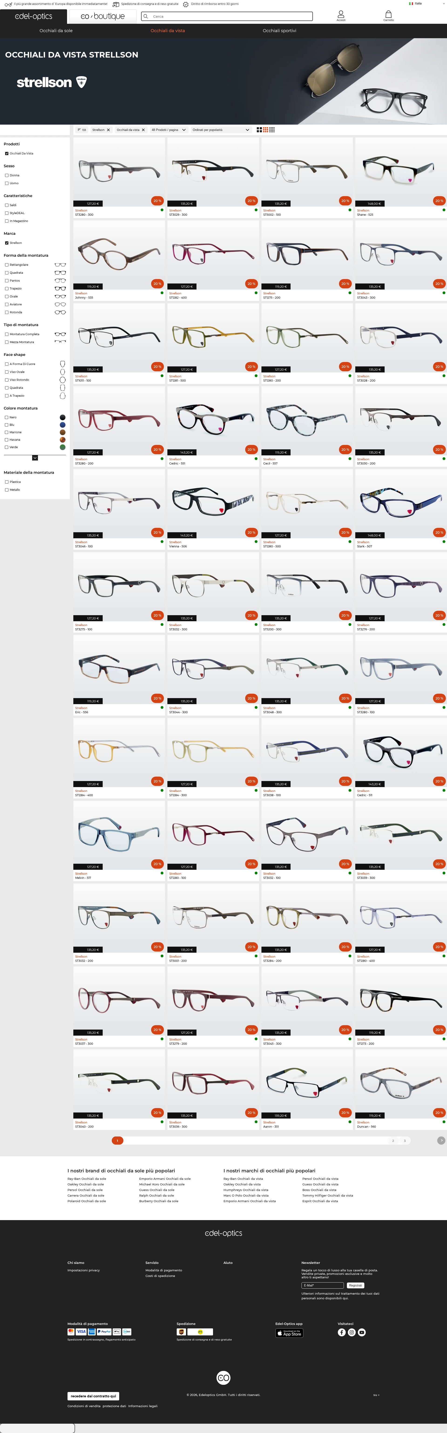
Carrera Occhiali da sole (86, 1195)
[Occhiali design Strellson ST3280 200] (119, 418)
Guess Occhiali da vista (320, 1184)
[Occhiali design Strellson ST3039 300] (401, 833)
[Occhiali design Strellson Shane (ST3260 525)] (401, 169)
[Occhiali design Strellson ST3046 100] (119, 501)
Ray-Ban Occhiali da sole (87, 1179)
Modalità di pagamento (164, 1270)
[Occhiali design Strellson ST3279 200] (213, 998)
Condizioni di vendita (84, 1406)
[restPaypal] (104, 1331)
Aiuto (228, 1263)
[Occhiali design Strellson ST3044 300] (213, 667)
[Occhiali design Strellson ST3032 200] (119, 916)
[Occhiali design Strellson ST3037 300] (119, 998)
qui (345, 1298)
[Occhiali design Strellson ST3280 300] (119, 169)
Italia (418, 3)
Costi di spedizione (160, 1276)
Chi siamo (76, 1263)
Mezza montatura (22, 342)
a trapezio (17, 395)
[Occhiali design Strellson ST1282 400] (213, 252)
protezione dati (114, 1406)
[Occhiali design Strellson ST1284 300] (213, 750)
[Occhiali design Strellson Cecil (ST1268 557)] (307, 418)
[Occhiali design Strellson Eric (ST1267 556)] (119, 667)
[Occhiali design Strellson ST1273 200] (401, 998)
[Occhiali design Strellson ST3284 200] (307, 916)
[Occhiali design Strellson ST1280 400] (401, 916)
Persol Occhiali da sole (85, 1190)
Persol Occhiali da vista (320, 1179)
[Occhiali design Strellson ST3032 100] (307, 833)
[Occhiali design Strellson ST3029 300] (213, 169)
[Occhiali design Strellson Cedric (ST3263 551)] (213, 418)
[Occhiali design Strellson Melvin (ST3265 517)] (119, 833)
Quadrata (16, 272)
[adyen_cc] (71, 1331)
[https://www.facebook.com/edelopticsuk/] (342, 1333)
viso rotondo (19, 380)
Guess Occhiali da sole (156, 1190)
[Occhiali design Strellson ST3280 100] (401, 667)
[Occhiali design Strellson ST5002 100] (307, 169)
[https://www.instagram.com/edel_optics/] (352, 1333)
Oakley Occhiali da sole (86, 1184)
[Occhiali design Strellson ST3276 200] (401, 584)
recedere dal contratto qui (93, 1396)
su (375, 1395)
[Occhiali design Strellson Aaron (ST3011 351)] (307, 1081)
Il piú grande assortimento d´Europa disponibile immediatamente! (60, 4)
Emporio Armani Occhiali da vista (250, 1201)
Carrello (388, 20)
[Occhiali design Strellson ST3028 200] (401, 335)
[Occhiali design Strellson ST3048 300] (307, 667)
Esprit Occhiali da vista (320, 1201)
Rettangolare (19, 264)
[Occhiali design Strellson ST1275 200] (307, 252)
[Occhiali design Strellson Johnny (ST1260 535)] (119, 252)
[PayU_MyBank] (126, 1331)
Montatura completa (24, 334)
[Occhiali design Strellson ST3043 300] (401, 252)
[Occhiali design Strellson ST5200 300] (307, 584)
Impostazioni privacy (84, 1270)
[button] (33, 16)
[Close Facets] (35, 130)
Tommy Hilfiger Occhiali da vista (327, 1195)
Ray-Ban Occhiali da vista (243, 1179)
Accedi (341, 20)
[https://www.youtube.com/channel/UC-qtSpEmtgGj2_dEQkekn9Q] (362, 1333)
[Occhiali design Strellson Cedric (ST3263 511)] (401, 750)
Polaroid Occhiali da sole (87, 1201)
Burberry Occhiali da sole (158, 1201)
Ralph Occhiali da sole (156, 1195)
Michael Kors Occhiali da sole (162, 1184)
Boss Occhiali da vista (319, 1190)
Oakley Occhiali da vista (242, 1184)
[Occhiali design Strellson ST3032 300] (213, 584)
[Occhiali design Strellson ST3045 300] (307, 998)
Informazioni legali (143, 1406)
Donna (14, 175)
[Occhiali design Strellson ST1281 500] (213, 335)
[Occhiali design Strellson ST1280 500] (307, 501)
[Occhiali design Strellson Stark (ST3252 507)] (401, 501)
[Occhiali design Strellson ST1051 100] (119, 335)
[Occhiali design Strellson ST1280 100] (213, 833)
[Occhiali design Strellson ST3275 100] (119, 584)
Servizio (152, 1263)
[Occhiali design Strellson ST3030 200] (401, 418)
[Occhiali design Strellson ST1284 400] (119, 750)
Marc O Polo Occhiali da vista (246, 1195)
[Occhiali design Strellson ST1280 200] (307, 335)
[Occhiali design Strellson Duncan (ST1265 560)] (401, 1081)
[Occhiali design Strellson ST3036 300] (213, 1081)
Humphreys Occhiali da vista (246, 1190)
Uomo (14, 183)
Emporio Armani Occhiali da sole (165, 1179)
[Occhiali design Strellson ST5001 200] (213, 916)
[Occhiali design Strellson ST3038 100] (307, 750)
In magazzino (19, 221)
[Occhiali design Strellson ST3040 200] (119, 1081)
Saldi (13, 205)
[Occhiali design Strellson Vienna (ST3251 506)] (213, 501)
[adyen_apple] (117, 1331)
